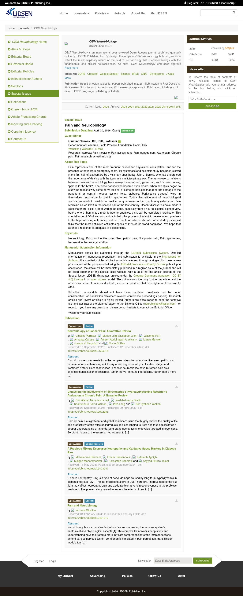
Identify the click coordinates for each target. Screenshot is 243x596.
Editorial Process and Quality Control (143, 264)
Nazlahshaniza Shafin (128, 400)
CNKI (144, 73)
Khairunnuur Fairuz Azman (90, 404)
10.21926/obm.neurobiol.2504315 (88, 351)
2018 (172, 106)
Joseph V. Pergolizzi (86, 343)
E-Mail (99, 149)
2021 (151, 106)
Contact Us (18, 139)
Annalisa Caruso (84, 339)
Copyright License (23, 131)
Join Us (119, 13)
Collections (18, 102)
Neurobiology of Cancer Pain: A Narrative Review (99, 331)
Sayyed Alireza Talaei (156, 461)
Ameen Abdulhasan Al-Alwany (119, 339)
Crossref (92, 73)
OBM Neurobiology (103, 41)
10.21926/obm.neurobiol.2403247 (88, 468)
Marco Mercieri (152, 339)
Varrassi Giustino (86, 510)
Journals (80, 13)
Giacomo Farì (152, 335)
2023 (138, 106)
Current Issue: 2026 (24, 109)
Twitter (180, 576)
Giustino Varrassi (86, 335)
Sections (16, 86)
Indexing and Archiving (26, 124)
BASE (135, 73)
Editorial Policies (22, 71)
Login (52, 561)
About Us (138, 13)
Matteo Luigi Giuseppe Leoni (120, 335)
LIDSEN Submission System (149, 253)
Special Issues (20, 93)
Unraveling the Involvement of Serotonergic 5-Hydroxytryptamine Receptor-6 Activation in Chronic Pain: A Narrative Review (117, 393)
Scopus (125, 73)
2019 (165, 106)
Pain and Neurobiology (82, 505)
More (68, 78)
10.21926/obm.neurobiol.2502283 (88, 411)
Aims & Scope (20, 49)
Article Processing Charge (28, 116)
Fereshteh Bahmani (121, 461)
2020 (158, 106)
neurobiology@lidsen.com (159, 303)
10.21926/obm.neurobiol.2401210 (88, 518)
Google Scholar (109, 73)
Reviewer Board (21, 64)
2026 (106, 106)
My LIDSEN (159, 13)
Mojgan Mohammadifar (88, 461)
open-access (99, 279)
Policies (100, 13)
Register (192, 3)
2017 (179, 106)
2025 (124, 106)
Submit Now (127, 130)
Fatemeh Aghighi (147, 457)
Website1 (74, 149)
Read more (71, 67)
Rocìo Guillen (117, 343)
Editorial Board (20, 56)
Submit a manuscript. (222, 3)
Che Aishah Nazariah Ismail (92, 400)
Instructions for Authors (26, 78)
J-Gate (170, 73)
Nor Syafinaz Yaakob (148, 404)
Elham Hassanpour (118, 457)
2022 (144, 106)
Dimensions (157, 73)
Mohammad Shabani (88, 457)
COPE (81, 73)
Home (63, 13)
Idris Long (119, 404)
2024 (131, 106)
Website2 (87, 149)
